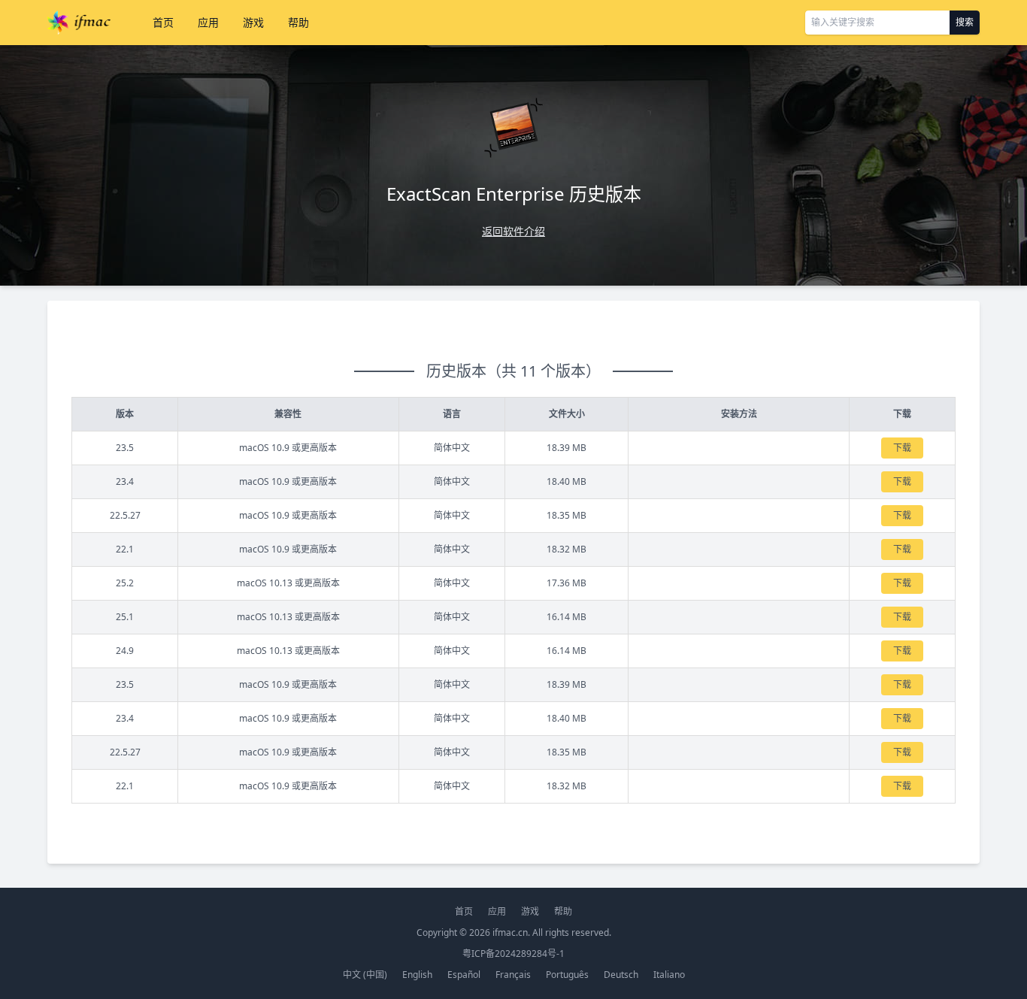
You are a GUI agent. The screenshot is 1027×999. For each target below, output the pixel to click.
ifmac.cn (510, 932)
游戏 (253, 22)
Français (513, 974)
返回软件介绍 (513, 231)
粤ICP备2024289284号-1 (513, 953)
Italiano (669, 974)
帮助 (298, 22)
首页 (163, 22)
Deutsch (621, 974)
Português (567, 974)
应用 (208, 22)
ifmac (79, 23)
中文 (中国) (365, 974)
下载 (902, 447)
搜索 (965, 22)
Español (463, 974)
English (417, 974)
